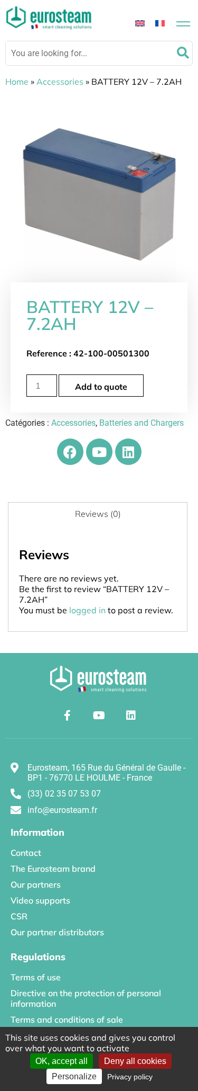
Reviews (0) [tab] (98, 513)
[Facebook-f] (67, 715)
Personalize (74, 1076)
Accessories (59, 81)
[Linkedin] (128, 452)
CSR (19, 916)
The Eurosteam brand (53, 868)
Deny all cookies (135, 1061)
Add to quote (101, 386)
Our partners (36, 884)
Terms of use (36, 977)
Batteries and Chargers (141, 423)
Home (17, 81)
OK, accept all (61, 1061)
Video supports (40, 900)
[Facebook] (70, 452)
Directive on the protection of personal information (86, 998)
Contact (26, 852)
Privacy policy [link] (130, 1076)
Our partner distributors (57, 932)
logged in (87, 610)
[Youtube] (99, 452)
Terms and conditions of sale (67, 1019)
